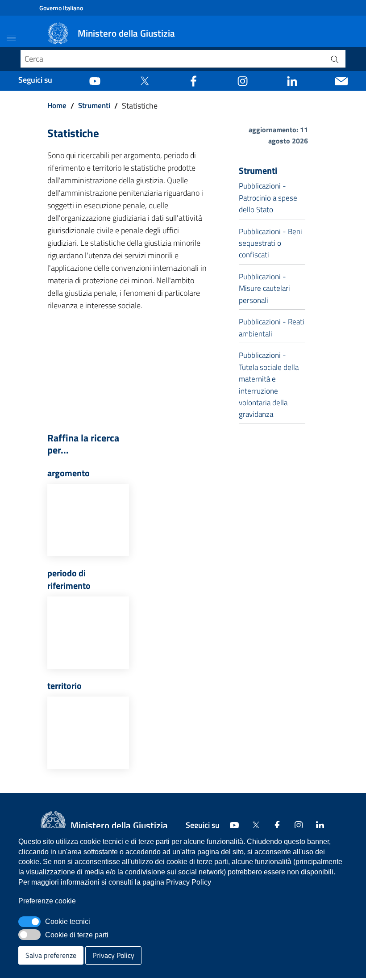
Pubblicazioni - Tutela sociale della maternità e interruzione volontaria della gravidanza (269, 384)
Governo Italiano (61, 8)
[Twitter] (144, 80)
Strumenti (94, 105)
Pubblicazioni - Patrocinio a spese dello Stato (268, 197)
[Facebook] (193, 80)
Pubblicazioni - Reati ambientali (271, 327)
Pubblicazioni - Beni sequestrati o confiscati (270, 243)
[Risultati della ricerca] (334, 59)
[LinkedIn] (292, 80)
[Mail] (341, 80)
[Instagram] (242, 80)
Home (57, 105)
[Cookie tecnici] (29, 921)
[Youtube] (94, 80)
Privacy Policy (113, 955)
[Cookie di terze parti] (29, 934)
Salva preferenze (50, 955)
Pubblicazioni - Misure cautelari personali (264, 288)
